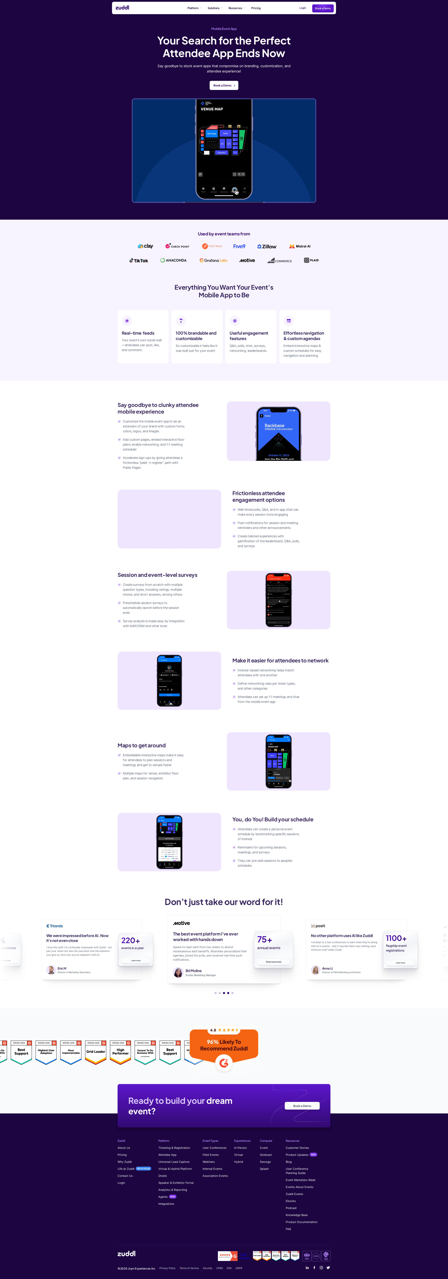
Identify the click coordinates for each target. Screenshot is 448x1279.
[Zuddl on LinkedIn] (307, 1268)
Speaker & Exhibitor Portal (176, 1182)
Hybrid (238, 1161)
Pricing (122, 1154)
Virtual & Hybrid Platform (175, 1168)
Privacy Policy (167, 1268)
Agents (163, 1196)
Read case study (136, 960)
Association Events (215, 1175)
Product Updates (297, 1154)
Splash (264, 1168)
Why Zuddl (125, 1161)
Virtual (238, 1154)
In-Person (240, 1147)
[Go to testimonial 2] (220, 993)
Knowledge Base (297, 1215)
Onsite (162, 1175)
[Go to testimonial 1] (216, 993)
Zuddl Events (294, 1194)
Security (207, 1268)
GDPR (239, 1268)
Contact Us (125, 1175)
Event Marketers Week (301, 1180)
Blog (289, 1161)
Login (302, 7)
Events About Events (299, 1187)
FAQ (288, 1229)
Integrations (166, 1203)
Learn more (273, 964)
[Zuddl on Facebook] (314, 1268)
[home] (120, 8)
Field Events (211, 1154)
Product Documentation (301, 1222)
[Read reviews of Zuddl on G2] (227, 1256)
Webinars (209, 1161)
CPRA (219, 1268)
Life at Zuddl (126, 1168)
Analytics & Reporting (172, 1189)
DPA (229, 1268)
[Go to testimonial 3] (224, 993)
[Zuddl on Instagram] (321, 1268)
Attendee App (167, 1154)
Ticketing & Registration (174, 1147)
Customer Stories (297, 1147)
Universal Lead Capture (174, 1161)
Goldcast (266, 1154)
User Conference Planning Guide (297, 1171)
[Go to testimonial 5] (232, 993)
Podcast (291, 1208)
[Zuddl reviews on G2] (276, 1256)
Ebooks (291, 1201)
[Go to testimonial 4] (228, 993)
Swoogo (265, 1161)
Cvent (264, 1147)
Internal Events (212, 1168)
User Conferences (214, 1147)
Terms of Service (189, 1268)
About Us (124, 1147)
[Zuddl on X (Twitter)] (328, 1268)
